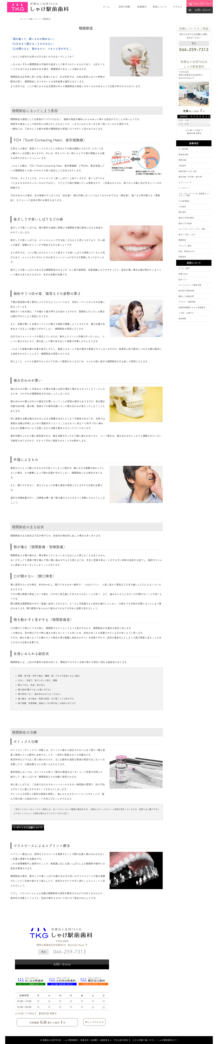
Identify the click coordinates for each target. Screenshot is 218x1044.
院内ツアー (183, 279)
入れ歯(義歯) (184, 201)
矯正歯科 (182, 212)
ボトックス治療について (29, 827)
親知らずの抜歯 (185, 223)
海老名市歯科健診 (186, 218)
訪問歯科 (182, 257)
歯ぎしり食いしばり (187, 234)
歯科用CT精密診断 (186, 291)
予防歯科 (182, 166)
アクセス (177, 6)
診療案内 (142, 6)
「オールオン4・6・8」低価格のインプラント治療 (194, 194)
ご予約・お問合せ (186, 313)
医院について (160, 6)
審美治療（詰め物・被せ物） (190, 177)
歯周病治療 (183, 154)
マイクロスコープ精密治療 (189, 285)
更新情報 (182, 319)
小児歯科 (182, 207)
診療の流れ (183, 274)
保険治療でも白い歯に (188, 171)
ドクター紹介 (184, 268)
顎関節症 (182, 240)
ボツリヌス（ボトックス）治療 (191, 229)
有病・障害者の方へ (187, 251)
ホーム (106, 6)
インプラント (184, 188)
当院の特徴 (124, 6)
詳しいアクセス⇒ (94, 1022)
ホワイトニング (185, 182)
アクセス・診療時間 (186, 302)
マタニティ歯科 (185, 246)
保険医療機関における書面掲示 (191, 307)
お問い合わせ (203, 10)
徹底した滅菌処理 (186, 296)
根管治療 (182, 160)
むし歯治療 (183, 149)
